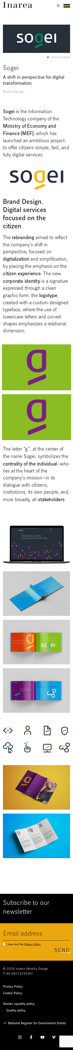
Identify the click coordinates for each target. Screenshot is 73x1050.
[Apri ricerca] (58, 6)
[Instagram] (20, 1038)
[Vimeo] (54, 1038)
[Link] (17, 7)
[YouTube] (42, 1038)
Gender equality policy (19, 1004)
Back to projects (60, 57)
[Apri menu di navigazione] (66, 5)
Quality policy (16, 1010)
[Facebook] (31, 1038)
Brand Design (13, 92)
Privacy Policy (13, 986)
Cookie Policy (12, 993)
